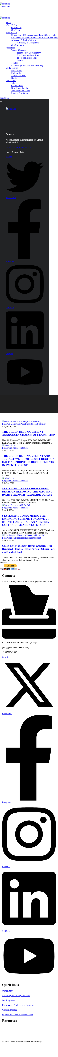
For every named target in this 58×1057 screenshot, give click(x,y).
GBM (10, 424)
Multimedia (7, 1034)
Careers (5, 1029)
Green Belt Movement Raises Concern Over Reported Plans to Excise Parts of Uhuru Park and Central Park (28, 548)
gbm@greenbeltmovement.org (19, 147)
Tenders (5, 1026)
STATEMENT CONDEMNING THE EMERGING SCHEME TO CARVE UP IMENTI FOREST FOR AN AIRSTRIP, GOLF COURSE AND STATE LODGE (25, 520)
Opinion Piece (19, 424)
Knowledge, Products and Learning (18, 1005)
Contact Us (7, 1048)
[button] (29, 6)
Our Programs (8, 1000)
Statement (41, 424)
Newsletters (7, 1031)
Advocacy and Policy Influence (16, 995)
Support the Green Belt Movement (17, 1014)
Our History (7, 991)
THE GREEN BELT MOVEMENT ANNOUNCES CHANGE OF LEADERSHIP (28, 433)
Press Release (31, 424)
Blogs (4, 424)
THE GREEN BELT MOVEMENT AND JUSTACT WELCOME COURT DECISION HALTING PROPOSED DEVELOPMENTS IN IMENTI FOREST (28, 460)
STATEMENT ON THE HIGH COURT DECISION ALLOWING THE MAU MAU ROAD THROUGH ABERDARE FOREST (27, 491)
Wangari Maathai (9, 1010)
